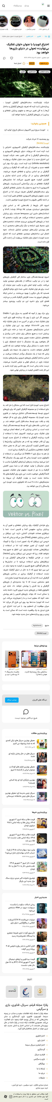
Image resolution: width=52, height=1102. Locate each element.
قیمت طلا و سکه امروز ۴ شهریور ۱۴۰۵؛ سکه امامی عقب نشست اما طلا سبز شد (21, 837)
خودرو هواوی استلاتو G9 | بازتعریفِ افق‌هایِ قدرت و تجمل (16, 29)
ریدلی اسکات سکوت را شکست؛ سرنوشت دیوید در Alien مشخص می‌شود (21, 907)
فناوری (39, 36)
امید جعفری (45, 58)
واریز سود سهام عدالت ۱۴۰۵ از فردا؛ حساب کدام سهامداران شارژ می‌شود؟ (20, 851)
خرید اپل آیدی (17, 1085)
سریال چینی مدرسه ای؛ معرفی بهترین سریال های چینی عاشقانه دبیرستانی (20, 795)
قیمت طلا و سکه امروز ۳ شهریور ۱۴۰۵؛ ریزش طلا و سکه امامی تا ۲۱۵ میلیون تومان (21, 822)
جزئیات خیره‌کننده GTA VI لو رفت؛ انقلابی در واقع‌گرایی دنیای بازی (21, 921)
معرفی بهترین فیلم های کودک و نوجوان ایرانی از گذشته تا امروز (22, 768)
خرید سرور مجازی (42, 1088)
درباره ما (42, 1073)
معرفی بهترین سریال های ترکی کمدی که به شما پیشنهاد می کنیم (20, 742)
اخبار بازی (41, 1040)
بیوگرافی (41, 1063)
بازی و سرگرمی (39, 1059)
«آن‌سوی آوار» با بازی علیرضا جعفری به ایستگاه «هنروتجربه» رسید (21, 935)
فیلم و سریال (40, 1054)
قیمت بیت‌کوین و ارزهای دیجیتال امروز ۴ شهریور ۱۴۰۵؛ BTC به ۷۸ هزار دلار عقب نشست (20, 962)
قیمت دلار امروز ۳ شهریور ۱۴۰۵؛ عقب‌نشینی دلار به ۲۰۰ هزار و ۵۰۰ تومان (22, 866)
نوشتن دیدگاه (12, 700)
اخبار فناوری (29, 36)
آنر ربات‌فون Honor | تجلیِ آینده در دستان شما (43, 29)
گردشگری (41, 1049)
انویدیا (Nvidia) (43, 143)
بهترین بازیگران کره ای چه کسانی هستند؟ (22, 782)
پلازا (46, 36)
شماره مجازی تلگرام (41, 1085)
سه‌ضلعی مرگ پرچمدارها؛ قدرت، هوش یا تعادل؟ (36, 673)
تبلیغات (42, 1077)
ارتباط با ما (41, 1068)
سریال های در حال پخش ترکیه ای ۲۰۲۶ (22, 755)
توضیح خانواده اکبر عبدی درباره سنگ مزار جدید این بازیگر (20, 880)
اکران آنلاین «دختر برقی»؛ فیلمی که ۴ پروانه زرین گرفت (20, 948)
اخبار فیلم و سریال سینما (35, 1045)
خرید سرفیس (28, 1085)
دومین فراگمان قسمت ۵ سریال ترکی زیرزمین (30, 29)
